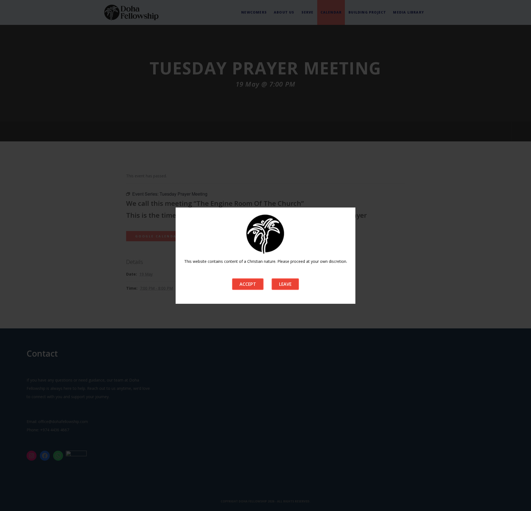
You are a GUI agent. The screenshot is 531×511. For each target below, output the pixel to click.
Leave (285, 284)
